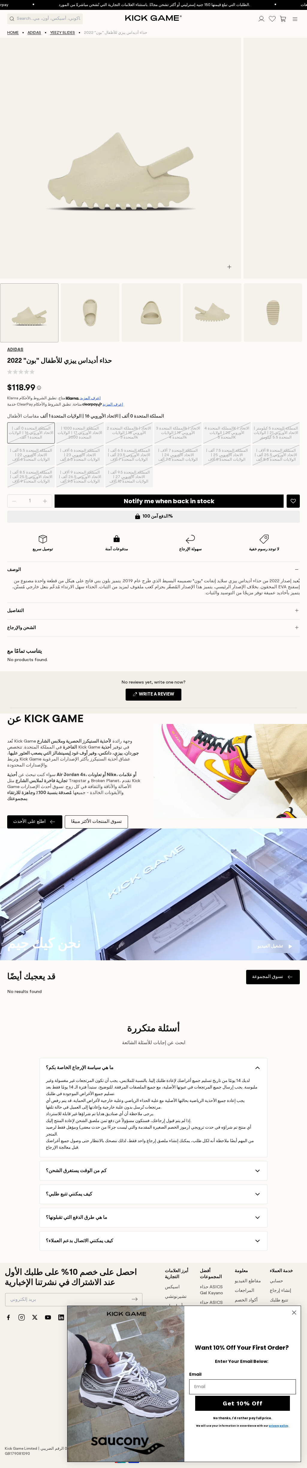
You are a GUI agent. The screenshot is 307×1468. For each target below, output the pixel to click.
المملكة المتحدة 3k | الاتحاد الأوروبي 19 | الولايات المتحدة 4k (178, 435)
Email (195, 1374)
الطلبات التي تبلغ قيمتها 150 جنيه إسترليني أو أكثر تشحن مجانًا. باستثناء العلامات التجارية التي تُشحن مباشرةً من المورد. (127, 5)
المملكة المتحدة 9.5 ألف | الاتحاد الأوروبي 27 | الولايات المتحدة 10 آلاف (129, 479)
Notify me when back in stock (169, 501)
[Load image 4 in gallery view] (212, 312)
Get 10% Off (243, 1403)
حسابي (276, 1281)
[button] (283, 18)
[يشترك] (134, 1299)
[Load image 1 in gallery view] (29, 312)
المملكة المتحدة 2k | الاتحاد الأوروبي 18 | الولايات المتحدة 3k (129, 435)
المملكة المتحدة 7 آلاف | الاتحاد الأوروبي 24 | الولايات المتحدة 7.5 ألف (178, 457)
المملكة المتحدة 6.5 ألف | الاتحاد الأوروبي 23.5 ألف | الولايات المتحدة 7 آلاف (129, 457)
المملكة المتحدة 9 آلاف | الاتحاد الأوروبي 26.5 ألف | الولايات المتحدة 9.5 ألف (80, 479)
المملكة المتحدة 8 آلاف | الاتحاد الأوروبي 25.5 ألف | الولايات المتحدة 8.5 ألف (276, 457)
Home (13, 33)
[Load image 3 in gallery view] (151, 312)
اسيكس (172, 1287)
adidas (34, 33)
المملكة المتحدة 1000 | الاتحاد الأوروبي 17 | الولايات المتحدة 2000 (80, 435)
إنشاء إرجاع (280, 1291)
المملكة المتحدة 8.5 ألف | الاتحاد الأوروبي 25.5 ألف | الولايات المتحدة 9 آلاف (31, 479)
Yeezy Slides (62, 33)
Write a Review (159, 696)
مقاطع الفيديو (248, 1281)
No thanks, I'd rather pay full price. (242, 1418)
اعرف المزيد (90, 398)
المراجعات (244, 1291)
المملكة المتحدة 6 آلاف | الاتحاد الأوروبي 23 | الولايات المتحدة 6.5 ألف (80, 457)
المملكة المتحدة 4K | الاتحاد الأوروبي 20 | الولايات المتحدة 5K (226, 435)
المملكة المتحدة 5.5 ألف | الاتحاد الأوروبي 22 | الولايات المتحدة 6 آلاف (31, 457)
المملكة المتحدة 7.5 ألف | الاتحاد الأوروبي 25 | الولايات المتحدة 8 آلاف (227, 457)
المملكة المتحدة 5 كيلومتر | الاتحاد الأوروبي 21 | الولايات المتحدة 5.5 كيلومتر (276, 435)
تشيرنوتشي (175, 1297)
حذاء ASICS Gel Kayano (211, 1290)
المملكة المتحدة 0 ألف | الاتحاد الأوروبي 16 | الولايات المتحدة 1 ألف (31, 435)
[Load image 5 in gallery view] (273, 312)
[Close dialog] (294, 1312)
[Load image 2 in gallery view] (90, 312)
